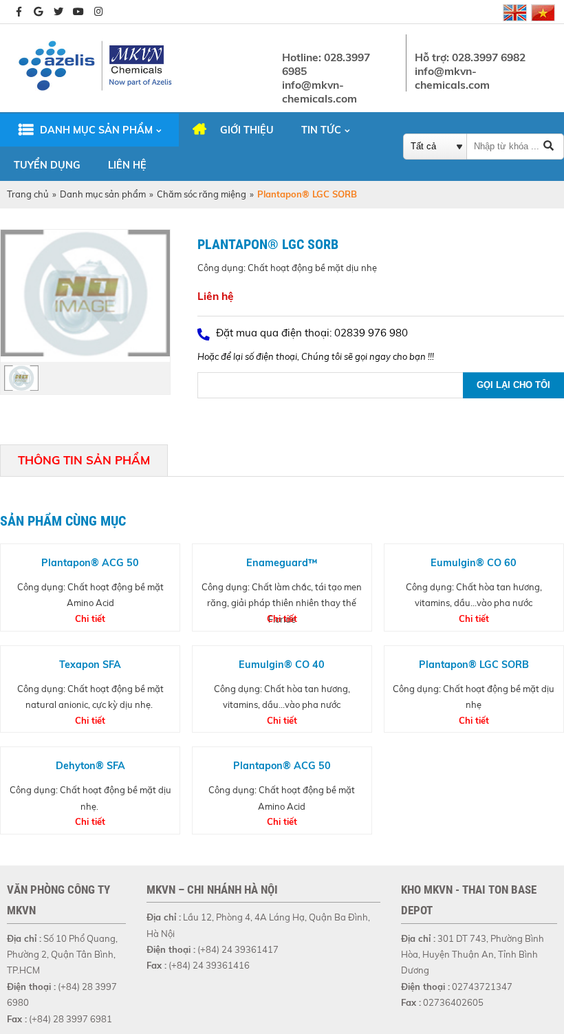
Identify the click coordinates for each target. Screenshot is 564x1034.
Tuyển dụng (47, 165)
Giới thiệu (247, 130)
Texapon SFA (90, 664)
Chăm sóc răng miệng (201, 194)
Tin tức (321, 130)
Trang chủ (28, 194)
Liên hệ (127, 165)
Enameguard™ (281, 563)
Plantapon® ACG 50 (90, 563)
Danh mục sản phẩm (96, 130)
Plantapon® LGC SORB (474, 664)
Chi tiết (90, 618)
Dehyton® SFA (90, 766)
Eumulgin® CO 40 (282, 664)
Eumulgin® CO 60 (474, 563)
